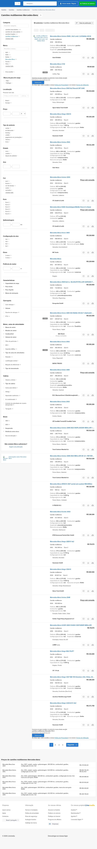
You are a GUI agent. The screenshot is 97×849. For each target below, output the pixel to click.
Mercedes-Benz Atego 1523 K (60, 114)
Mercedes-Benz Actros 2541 (60, 142)
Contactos (5, 816)
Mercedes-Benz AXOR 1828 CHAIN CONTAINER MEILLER (71, 625)
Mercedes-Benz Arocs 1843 (60, 233)
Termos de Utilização (82, 85)
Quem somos (6, 810)
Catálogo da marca (31, 823)
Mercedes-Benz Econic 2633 (60, 512)
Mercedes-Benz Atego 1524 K (60, 569)
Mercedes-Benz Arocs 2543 (60, 341)
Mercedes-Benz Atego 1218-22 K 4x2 (63, 703)
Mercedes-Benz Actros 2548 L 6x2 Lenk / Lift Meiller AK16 (70, 36)
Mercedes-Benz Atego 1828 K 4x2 (62, 541)
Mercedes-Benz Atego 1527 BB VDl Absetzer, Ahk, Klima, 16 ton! (73, 677)
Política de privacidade (32, 813)
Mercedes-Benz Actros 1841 (9, 770)
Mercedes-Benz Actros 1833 (60, 177)
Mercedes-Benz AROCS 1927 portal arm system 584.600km (71, 484)
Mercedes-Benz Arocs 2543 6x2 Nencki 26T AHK (67, 88)
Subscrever (38, 82)
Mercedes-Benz (55, 259)
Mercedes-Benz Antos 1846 (60, 370)
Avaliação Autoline (30, 819)
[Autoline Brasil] (7, 3)
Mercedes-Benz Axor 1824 (8, 765)
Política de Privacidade (61, 85)
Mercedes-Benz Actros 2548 (60, 597)
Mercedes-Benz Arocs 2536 (9, 788)
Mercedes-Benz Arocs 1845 (9, 793)
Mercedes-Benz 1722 (57, 64)
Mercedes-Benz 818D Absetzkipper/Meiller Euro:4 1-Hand (70, 207)
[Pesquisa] (25, 3)
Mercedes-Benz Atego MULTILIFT (62, 651)
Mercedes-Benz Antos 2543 (60, 401)
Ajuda (4, 813)
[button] (88, 57)
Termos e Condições (31, 810)
